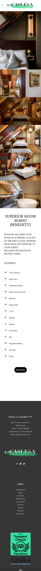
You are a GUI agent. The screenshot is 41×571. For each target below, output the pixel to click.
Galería (20, 508)
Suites (20, 493)
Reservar (20, 511)
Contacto (20, 505)
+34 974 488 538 (23, 429)
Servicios (20, 496)
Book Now (20, 370)
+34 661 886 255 (26, 432)
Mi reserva (20, 514)
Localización (20, 502)
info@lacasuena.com (22, 435)
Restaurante (20, 499)
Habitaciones (20, 490)
